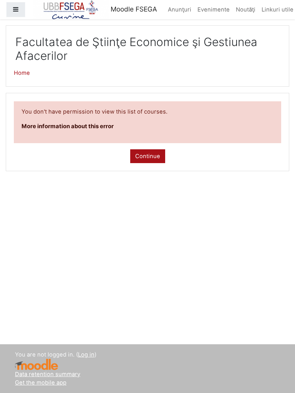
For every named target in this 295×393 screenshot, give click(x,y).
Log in (86, 354)
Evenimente (213, 9)
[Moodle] (36, 364)
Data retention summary (47, 374)
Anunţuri (179, 9)
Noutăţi (245, 9)
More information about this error (68, 126)
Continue (147, 156)
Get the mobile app (40, 382)
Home (22, 72)
